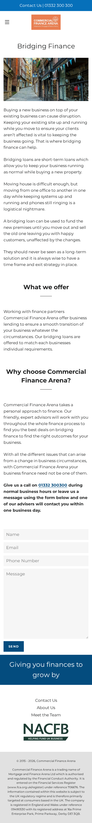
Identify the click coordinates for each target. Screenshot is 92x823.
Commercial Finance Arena (56, 761)
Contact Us (46, 700)
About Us (46, 707)
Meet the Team (46, 715)
